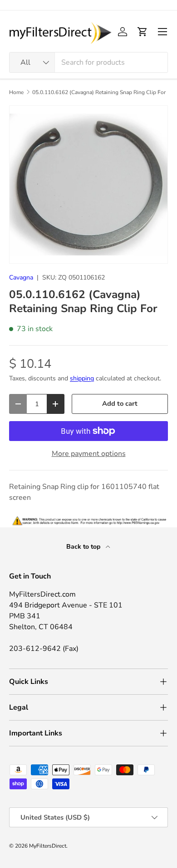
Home (16, 92)
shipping (82, 378)
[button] (142, 32)
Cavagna (21, 277)
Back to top (84, 546)
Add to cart (120, 403)
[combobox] (88, 62)
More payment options (89, 454)
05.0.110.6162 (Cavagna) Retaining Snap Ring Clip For (99, 92)
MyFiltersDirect (47, 845)
